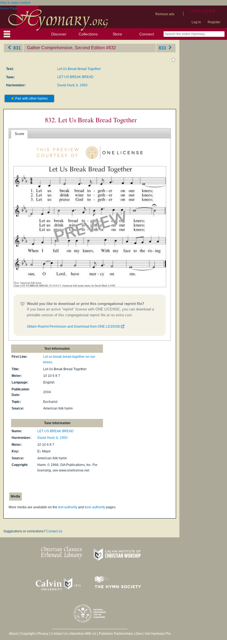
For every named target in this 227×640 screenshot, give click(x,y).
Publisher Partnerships (116, 634)
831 (16, 47)
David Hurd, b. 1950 (72, 85)
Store (117, 34)
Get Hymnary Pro (158, 634)
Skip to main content (15, 3)
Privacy (42, 634)
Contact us (54, 531)
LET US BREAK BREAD (75, 77)
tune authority (95, 507)
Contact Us (59, 634)
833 (163, 47)
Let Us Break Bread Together (79, 69)
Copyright (27, 634)
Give (139, 634)
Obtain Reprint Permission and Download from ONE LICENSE (74, 326)
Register (214, 22)
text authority (67, 507)
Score (19, 134)
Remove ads (164, 14)
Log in (196, 22)
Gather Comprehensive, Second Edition (66, 47)
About (13, 634)
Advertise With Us (83, 634)
